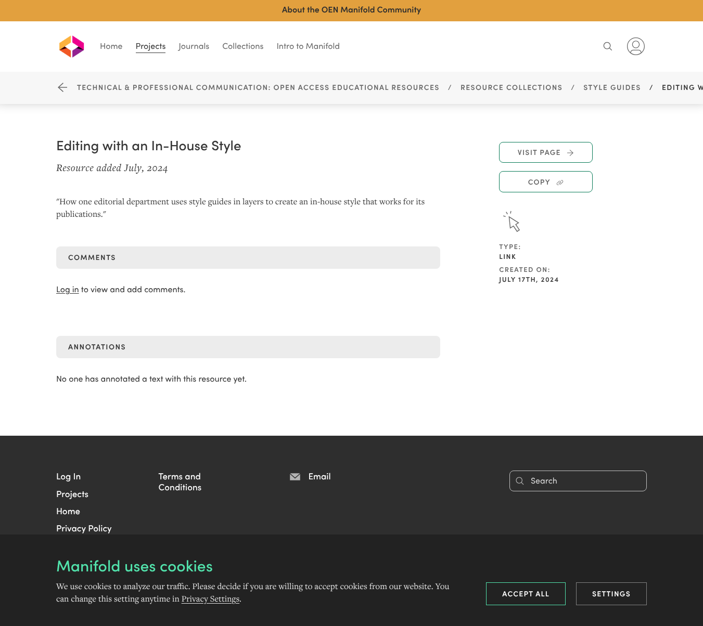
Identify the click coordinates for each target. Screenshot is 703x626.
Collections (242, 45)
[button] (68, 476)
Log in (67, 289)
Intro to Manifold (308, 45)
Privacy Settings (210, 599)
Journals (193, 45)
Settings (611, 593)
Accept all (525, 593)
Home (111, 45)
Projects (151, 45)
